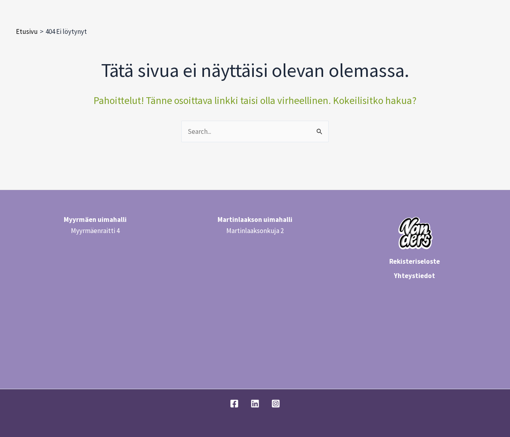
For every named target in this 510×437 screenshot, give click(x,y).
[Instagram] (275, 403)
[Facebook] (234, 403)
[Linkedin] (255, 403)
